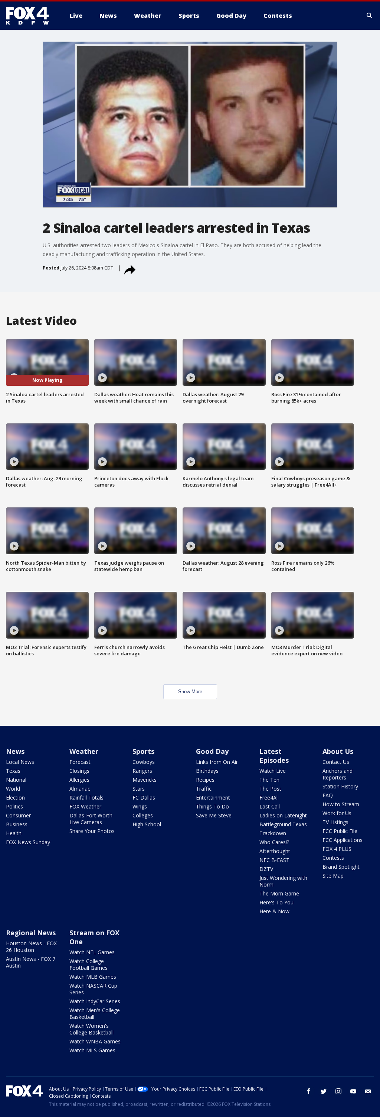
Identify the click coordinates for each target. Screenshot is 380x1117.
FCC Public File (339, 830)
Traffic (204, 788)
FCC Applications (342, 839)
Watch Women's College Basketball (91, 1029)
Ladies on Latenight (283, 815)
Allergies (79, 779)
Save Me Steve (214, 815)
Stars (138, 788)
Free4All (269, 797)
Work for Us (336, 813)
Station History (340, 786)
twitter (324, 1091)
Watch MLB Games (92, 976)
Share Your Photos (92, 830)
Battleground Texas (283, 824)
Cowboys (143, 761)
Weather (83, 751)
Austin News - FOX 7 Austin (30, 962)
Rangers (142, 770)
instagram (338, 1091)
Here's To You (276, 902)
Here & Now (274, 911)
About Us (337, 751)
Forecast (80, 761)
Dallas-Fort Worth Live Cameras (90, 819)
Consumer (18, 815)
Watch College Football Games (88, 964)
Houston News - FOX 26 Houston (31, 946)
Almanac (79, 788)
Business (16, 824)
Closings (79, 770)
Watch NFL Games (92, 952)
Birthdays (207, 770)
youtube (353, 1091)
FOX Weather (85, 806)
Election (15, 797)
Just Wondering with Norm (283, 881)
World (13, 788)
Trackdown (272, 833)
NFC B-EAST (274, 859)
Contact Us (335, 761)
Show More (190, 691)
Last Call (269, 806)
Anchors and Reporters (337, 774)
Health (14, 833)
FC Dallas (143, 797)
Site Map (333, 875)
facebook (309, 1091)
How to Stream (340, 804)
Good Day (212, 751)
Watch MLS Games (92, 1050)
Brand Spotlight (341, 866)
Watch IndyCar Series (94, 1001)
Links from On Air (217, 761)
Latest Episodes (274, 756)
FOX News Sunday (28, 842)
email (368, 1091)
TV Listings (335, 822)
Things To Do (212, 806)
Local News (20, 761)
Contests (333, 857)
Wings (139, 806)
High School (146, 824)
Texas (13, 770)
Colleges (142, 815)
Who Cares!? (274, 842)
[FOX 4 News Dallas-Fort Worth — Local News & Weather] (30, 16)
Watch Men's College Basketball (94, 1013)
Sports (143, 751)
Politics (14, 806)
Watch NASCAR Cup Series (93, 989)
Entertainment (213, 797)
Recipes (205, 779)
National (16, 779)
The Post (270, 788)
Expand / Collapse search (369, 15)
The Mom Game (279, 893)
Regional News (31, 932)
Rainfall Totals (86, 797)
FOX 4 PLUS (336, 848)
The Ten (269, 779)
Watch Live (272, 770)
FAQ (327, 795)
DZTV (266, 868)
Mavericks (144, 779)
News (15, 751)
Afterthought (274, 851)
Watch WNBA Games (95, 1041)
